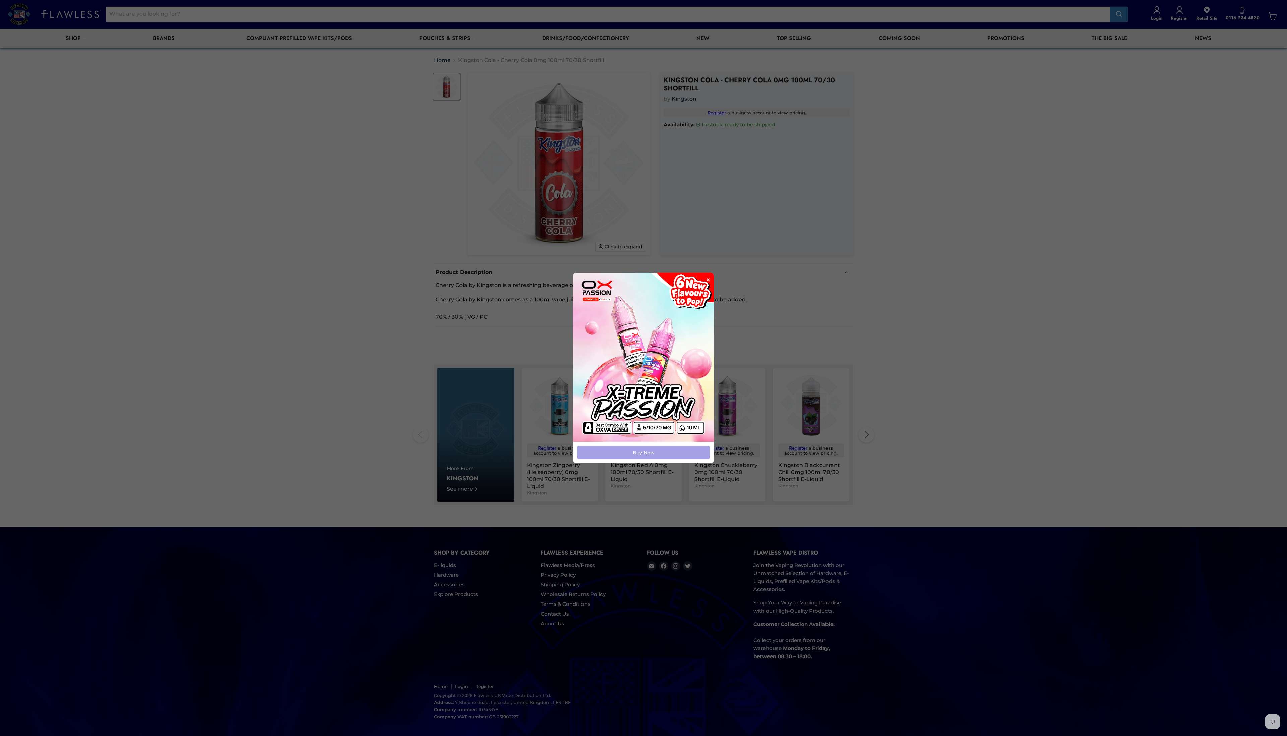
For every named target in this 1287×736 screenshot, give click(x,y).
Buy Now (644, 453)
